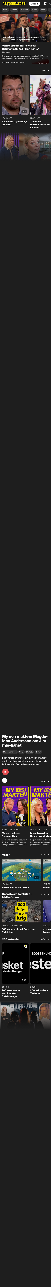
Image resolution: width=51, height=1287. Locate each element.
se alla (45, 70)
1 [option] (4, 780)
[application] (25, 28)
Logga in (34, 4)
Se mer (41, 63)
